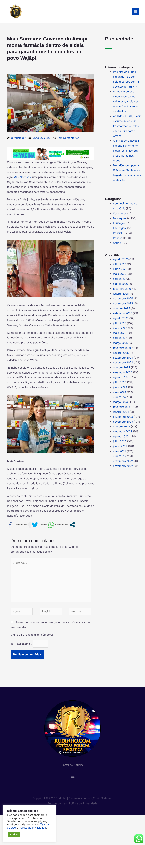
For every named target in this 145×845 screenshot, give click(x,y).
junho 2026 (120, 269)
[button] (72, 776)
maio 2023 (119, 451)
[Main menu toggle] (136, 11)
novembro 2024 (123, 362)
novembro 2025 (123, 303)
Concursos (120, 213)
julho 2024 (119, 382)
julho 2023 (119, 441)
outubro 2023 (121, 426)
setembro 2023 (122, 431)
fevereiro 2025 (122, 347)
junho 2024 (120, 387)
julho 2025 (119, 323)
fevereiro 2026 (122, 288)
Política (117, 238)
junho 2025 (120, 328)
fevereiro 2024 (122, 407)
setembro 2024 (122, 372)
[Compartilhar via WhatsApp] (58, 525)
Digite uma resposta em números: (32, 634)
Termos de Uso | (58, 803)
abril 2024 (119, 397)
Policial (117, 233)
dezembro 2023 (123, 416)
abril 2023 (119, 456)
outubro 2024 (121, 367)
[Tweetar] (39, 525)
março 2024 (120, 402)
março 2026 (120, 283)
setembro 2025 (122, 313)
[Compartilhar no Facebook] (17, 525)
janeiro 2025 (121, 352)
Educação (119, 223)
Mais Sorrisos (22, 177)
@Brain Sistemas (102, 798)
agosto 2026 (121, 259)
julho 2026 (119, 264)
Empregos (119, 228)
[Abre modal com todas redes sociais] (72, 525)
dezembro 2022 (123, 461)
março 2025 (120, 343)
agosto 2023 (121, 436)
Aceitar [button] (14, 834)
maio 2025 (119, 333)
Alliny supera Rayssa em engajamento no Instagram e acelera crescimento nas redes (126, 150)
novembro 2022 (123, 466)
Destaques (119, 218)
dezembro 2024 (123, 357)
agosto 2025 (121, 318)
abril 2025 (119, 338)
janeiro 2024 (121, 411)
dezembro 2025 (123, 298)
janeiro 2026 (121, 293)
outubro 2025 (121, 308)
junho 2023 (120, 446)
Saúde (117, 243)
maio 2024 (119, 392)
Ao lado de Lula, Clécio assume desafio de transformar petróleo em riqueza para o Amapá (127, 125)
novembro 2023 (123, 421)
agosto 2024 (121, 377)
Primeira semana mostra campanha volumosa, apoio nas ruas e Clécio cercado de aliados (126, 101)
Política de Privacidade (83, 803)
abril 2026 (119, 278)
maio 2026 (119, 274)
